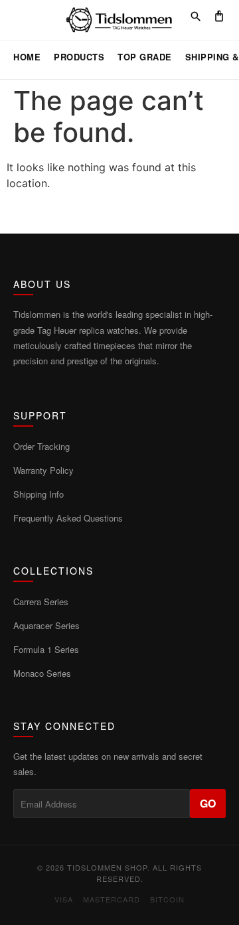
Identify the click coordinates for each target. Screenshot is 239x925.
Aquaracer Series (46, 625)
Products (79, 56)
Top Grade (145, 56)
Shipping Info (38, 494)
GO (208, 803)
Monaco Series (42, 673)
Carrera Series (40, 601)
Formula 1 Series (46, 649)
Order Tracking (41, 446)
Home (26, 56)
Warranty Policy (43, 470)
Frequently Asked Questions (68, 518)
